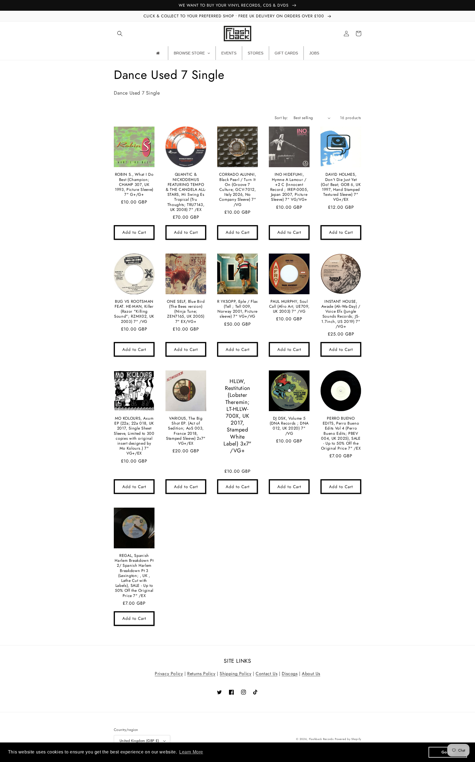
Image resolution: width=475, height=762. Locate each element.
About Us (311, 673)
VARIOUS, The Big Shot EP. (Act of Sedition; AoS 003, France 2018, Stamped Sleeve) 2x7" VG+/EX (186, 431)
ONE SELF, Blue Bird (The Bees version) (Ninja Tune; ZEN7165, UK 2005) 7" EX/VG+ (186, 311)
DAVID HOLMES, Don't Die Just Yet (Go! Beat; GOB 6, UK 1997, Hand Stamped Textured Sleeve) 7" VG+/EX (341, 187)
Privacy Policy (169, 673)
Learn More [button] (191, 752)
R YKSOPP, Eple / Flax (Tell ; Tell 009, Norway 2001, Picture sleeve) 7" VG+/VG (237, 309)
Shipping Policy (235, 673)
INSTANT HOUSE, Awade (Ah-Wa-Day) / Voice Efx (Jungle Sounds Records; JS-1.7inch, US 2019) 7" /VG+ (340, 314)
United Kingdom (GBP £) (139, 740)
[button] (120, 33)
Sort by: (281, 117)
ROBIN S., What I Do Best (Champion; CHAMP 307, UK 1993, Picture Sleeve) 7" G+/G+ (134, 184)
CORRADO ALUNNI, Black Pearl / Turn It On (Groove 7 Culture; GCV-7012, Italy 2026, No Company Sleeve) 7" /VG (237, 189)
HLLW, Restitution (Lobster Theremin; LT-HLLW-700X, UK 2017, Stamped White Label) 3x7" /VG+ (237, 416)
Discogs (289, 673)
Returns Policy (201, 673)
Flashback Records (321, 739)
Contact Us (266, 673)
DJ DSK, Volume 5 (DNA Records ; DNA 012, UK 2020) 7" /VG (289, 426)
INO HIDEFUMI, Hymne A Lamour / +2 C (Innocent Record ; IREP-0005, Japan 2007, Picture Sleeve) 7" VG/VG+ (289, 187)
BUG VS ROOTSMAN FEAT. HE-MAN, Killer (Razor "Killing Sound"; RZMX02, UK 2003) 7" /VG (134, 311)
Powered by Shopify (348, 739)
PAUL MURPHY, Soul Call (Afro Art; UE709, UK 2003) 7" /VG (289, 306)
